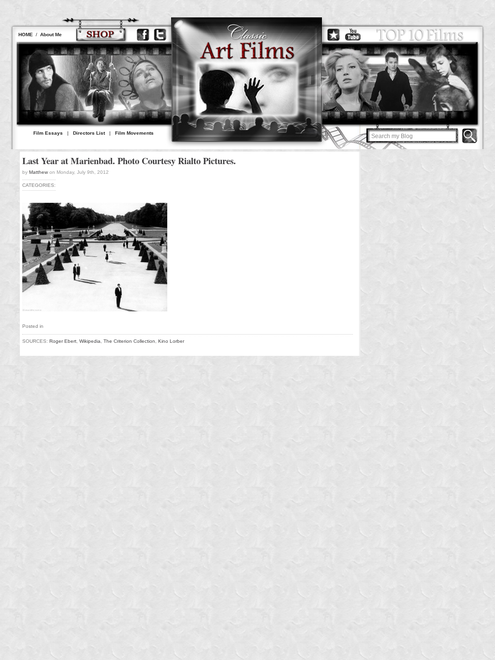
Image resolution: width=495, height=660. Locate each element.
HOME (25, 34)
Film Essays (48, 133)
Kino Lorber (171, 341)
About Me (51, 34)
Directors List (89, 133)
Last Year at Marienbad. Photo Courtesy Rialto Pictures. (129, 160)
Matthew (38, 172)
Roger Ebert (62, 341)
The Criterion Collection (129, 341)
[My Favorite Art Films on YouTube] (353, 34)
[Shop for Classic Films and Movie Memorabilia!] (100, 34)
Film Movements (134, 133)
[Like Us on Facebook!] (143, 34)
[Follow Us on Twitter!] (160, 34)
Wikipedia (90, 341)
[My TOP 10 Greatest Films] (420, 34)
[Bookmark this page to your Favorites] (333, 34)
